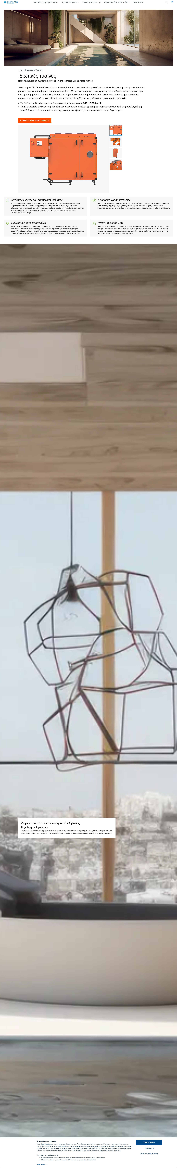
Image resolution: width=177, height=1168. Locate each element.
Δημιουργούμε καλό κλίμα (116, 2)
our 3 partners (47, 1144)
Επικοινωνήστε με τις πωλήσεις (34, 120)
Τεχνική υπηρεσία (69, 2)
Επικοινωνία (138, 2)
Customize (148, 1148)
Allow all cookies (149, 1142)
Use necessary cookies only (149, 1153)
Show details (41, 1164)
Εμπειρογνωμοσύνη (91, 2)
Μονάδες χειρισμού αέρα (45, 2)
